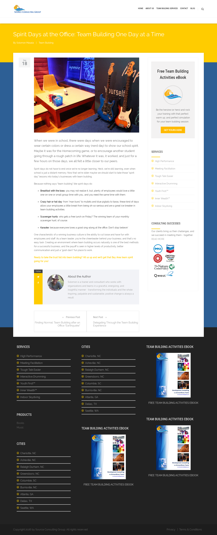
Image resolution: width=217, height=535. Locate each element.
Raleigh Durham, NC (32, 466)
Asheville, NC (28, 460)
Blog (192, 8)
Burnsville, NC (28, 487)
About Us (150, 8)
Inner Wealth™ (162, 198)
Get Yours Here (173, 130)
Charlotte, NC (28, 453)
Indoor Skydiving (163, 206)
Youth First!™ (161, 191)
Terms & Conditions (190, 529)
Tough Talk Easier (164, 176)
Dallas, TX (26, 501)
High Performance (164, 161)
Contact (184, 8)
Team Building (46, 42)
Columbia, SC (28, 480)
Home (140, 8)
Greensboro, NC (29, 473)
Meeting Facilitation (165, 168)
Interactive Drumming (166, 183)
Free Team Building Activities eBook (108, 484)
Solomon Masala (25, 42)
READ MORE (157, 239)
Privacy (171, 529)
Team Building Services (167, 8)
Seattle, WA (27, 507)
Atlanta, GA (26, 494)
